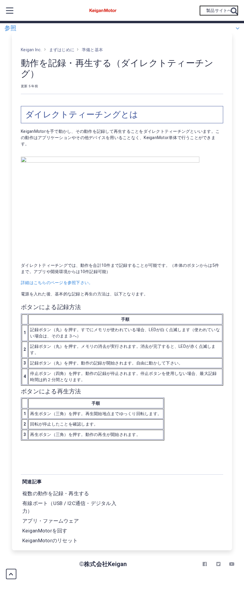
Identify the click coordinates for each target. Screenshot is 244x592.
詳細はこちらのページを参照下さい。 (57, 282)
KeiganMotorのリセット (50, 540)
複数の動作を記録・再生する (55, 493)
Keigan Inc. (31, 49)
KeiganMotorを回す (45, 531)
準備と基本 (92, 49)
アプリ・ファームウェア (50, 521)
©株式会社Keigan (103, 564)
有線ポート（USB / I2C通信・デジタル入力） (69, 507)
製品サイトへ (219, 10)
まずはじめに (62, 49)
